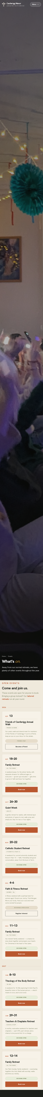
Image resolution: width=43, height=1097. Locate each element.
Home (4, 656)
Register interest (21, 913)
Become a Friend (21, 747)
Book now (21, 790)
